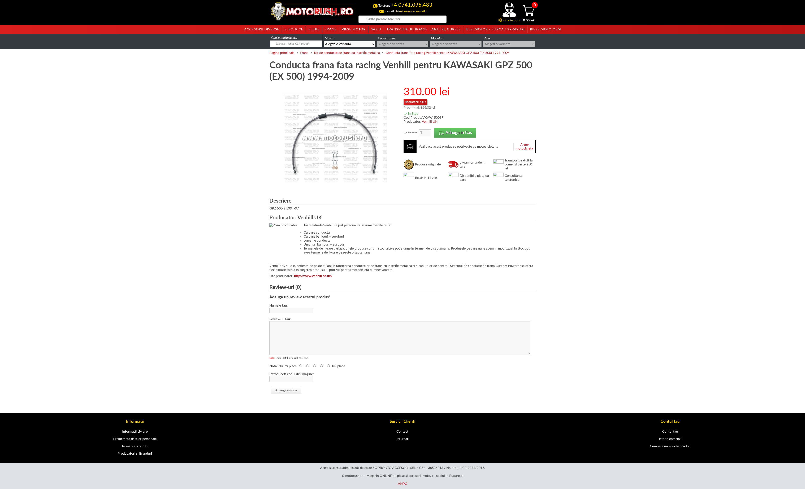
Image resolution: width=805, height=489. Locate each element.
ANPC (402, 483)
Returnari (402, 439)
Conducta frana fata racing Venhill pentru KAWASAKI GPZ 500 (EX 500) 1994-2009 (447, 53)
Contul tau (670, 431)
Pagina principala (282, 53)
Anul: (487, 38)
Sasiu (376, 29)
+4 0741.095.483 (411, 5)
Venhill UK (430, 121)
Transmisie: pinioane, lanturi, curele (424, 29)
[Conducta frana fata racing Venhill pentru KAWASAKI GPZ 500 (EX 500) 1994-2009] (334, 189)
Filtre (313, 29)
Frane (330, 29)
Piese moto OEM (545, 29)
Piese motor (354, 29)
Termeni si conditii (135, 446)
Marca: (329, 38)
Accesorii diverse (261, 29)
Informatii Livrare (135, 431)
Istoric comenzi (670, 439)
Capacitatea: (387, 38)
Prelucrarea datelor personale (135, 439)
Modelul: (437, 38)
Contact (402, 431)
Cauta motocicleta (284, 37)
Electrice (293, 29)
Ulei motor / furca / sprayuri (495, 29)
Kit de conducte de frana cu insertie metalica (347, 53)
